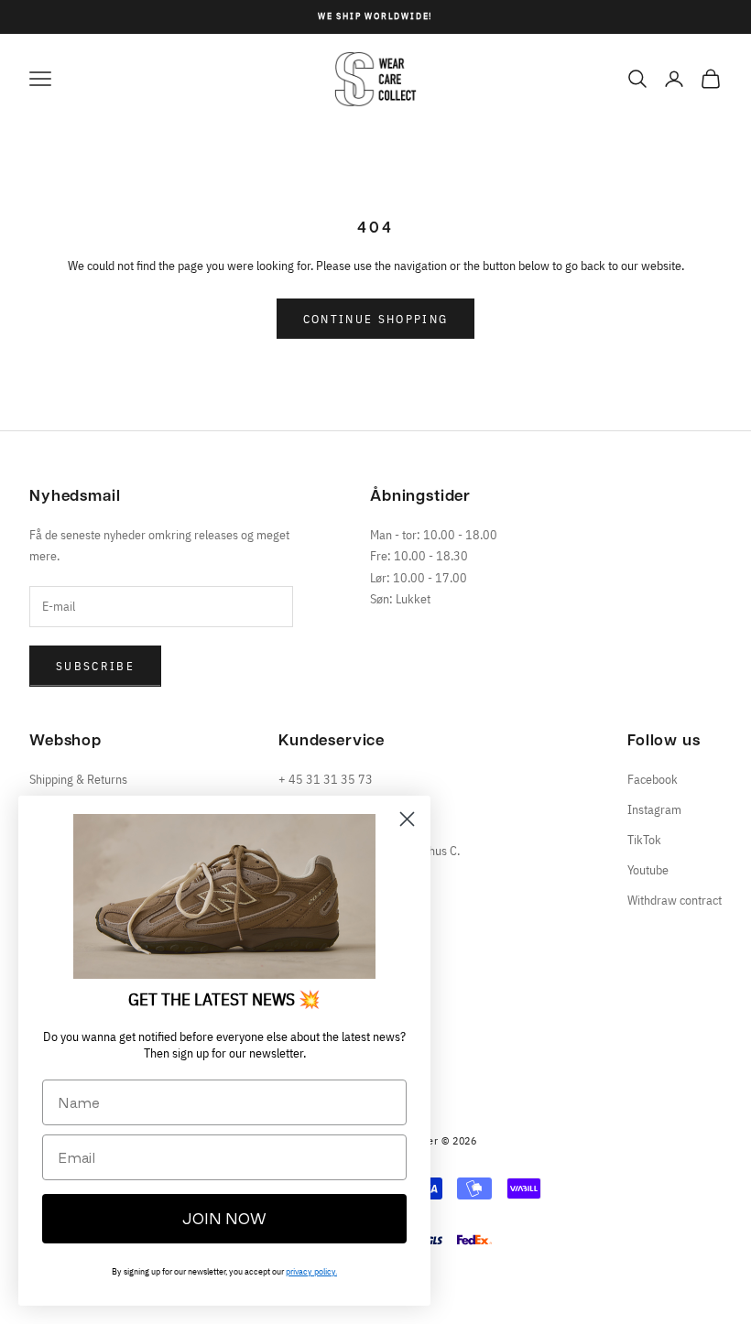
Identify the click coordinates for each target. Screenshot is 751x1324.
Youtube (648, 870)
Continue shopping (376, 319)
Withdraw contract (674, 900)
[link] (224, 896)
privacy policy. (311, 1271)
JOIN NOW (224, 1219)
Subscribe (95, 666)
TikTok (644, 839)
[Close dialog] (407, 819)
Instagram (654, 809)
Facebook (652, 779)
